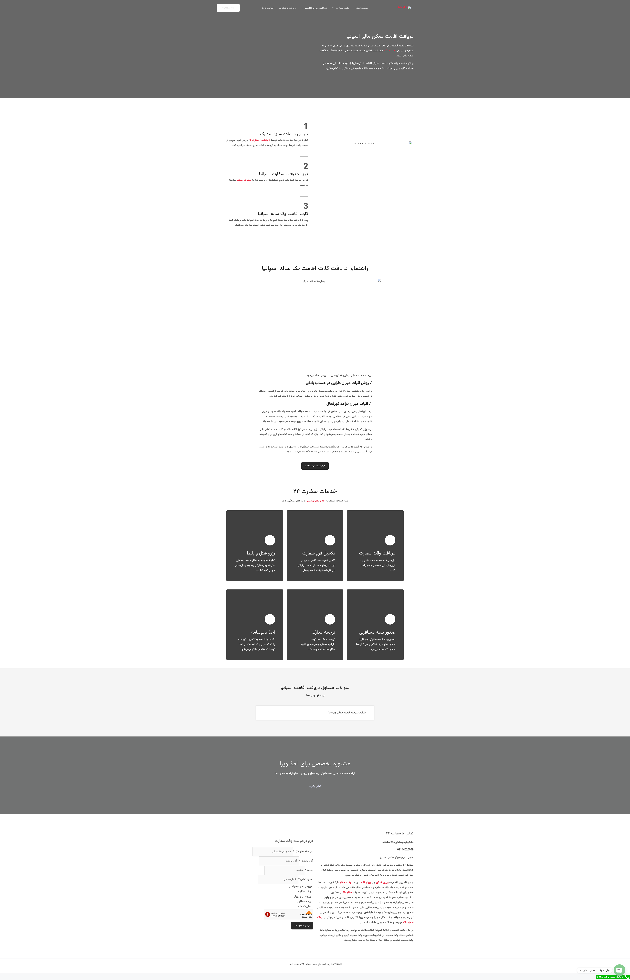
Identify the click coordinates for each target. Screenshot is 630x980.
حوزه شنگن (389, 51)
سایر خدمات (304, 907)
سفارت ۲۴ (347, 893)
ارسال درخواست (302, 925)
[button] (334, 8)
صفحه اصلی (361, 7)
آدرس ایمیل (306, 861)
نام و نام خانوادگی (303, 852)
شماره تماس (305, 879)
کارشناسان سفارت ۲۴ (259, 140)
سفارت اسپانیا (244, 180)
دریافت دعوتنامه (287, 7)
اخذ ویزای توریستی (316, 501)
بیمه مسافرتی (303, 902)
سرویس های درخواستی (301, 886)
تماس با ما (267, 7)
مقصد (309, 870)
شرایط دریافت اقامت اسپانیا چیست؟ (346, 713)
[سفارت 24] (404, 8)
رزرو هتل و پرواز (302, 897)
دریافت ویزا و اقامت (316, 7)
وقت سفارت (342, 7)
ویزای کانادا (365, 883)
